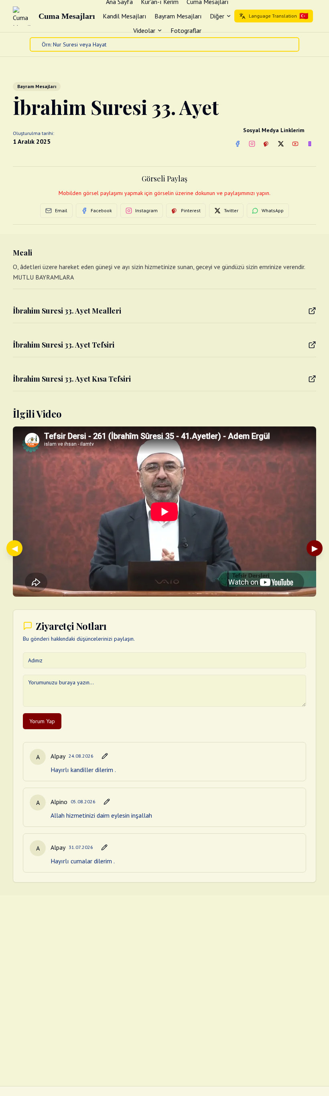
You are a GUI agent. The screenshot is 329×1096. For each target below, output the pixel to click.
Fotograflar (186, 30)
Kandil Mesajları (124, 16)
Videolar (144, 30)
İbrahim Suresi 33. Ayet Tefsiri (63, 345)
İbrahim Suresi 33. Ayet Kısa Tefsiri (72, 379)
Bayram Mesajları (178, 16)
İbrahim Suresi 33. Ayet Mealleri (67, 311)
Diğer (217, 16)
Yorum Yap (42, 721)
